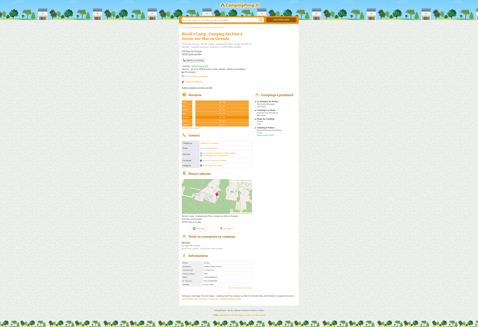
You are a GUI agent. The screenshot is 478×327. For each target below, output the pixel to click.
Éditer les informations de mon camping (240, 288)
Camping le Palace (265, 128)
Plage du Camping (265, 119)
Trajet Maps (227, 228)
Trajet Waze (200, 228)
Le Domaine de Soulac (267, 101)
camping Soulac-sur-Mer (230, 299)
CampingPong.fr (239, 9)
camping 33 (213, 299)
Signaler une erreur (190, 128)
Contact (248, 315)
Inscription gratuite (259, 315)
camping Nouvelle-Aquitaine (194, 299)
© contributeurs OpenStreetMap (242, 180)
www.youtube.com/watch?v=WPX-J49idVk (219, 153)
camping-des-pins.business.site (215, 155)
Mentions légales (237, 315)
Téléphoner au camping (209, 143)
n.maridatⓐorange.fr (211, 148)
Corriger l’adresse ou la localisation (241, 213)
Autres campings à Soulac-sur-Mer (197, 88)
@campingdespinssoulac (212, 165)
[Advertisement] (275, 48)
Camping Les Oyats (266, 110)
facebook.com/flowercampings (215, 160)
